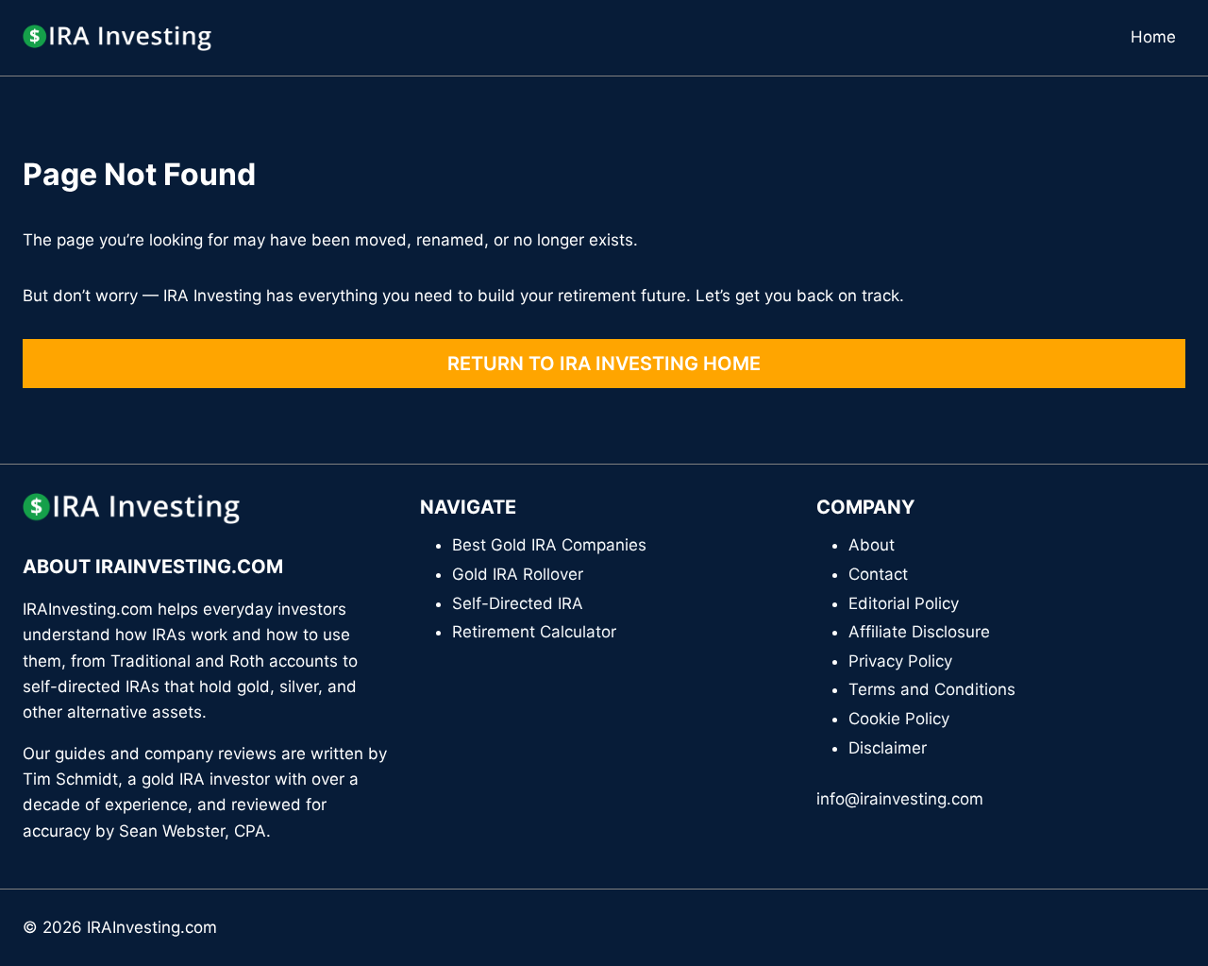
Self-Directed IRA (517, 603)
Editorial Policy (903, 603)
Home (1153, 36)
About (871, 544)
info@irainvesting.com (899, 798)
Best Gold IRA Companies (549, 544)
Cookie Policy (898, 718)
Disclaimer (887, 747)
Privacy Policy (900, 661)
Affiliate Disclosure (919, 631)
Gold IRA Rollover (517, 574)
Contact (878, 574)
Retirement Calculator (534, 631)
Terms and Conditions (931, 689)
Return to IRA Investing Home (604, 363)
